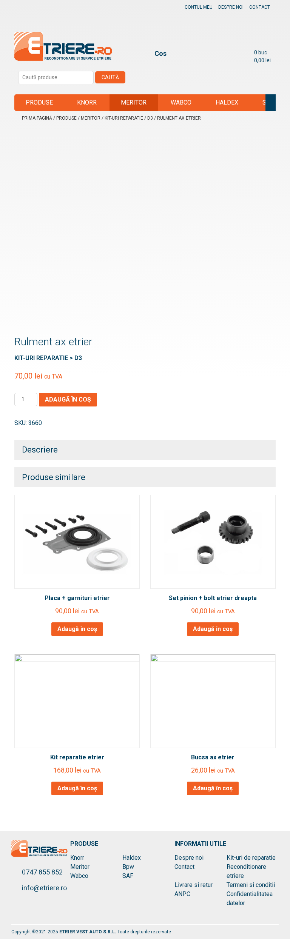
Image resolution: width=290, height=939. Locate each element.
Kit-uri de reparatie (251, 857)
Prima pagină (37, 118)
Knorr (87, 102)
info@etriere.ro (44, 888)
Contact (259, 7)
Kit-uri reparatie (124, 118)
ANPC (182, 893)
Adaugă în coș (68, 399)
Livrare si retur (193, 884)
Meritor (134, 102)
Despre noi (231, 7)
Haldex (227, 102)
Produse (39, 102)
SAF (267, 102)
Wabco (181, 102)
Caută (110, 77)
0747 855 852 (42, 872)
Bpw (128, 866)
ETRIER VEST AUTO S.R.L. (88, 931)
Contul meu (199, 7)
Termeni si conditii (251, 884)
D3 (150, 118)
